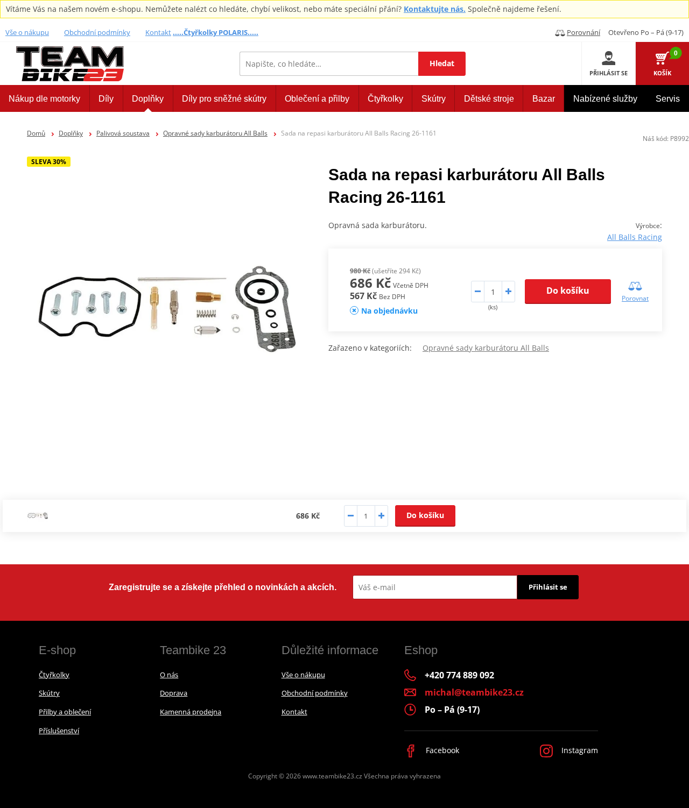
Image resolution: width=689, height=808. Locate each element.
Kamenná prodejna (190, 712)
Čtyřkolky (54, 674)
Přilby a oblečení (65, 712)
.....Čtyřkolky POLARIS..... (215, 32)
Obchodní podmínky (97, 32)
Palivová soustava (123, 133)
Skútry (49, 693)
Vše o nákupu (27, 32)
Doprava (173, 693)
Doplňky (71, 133)
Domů (36, 133)
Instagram (578, 750)
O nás (169, 674)
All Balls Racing (634, 237)
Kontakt (158, 32)
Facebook (441, 750)
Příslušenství (59, 730)
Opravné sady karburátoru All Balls (215, 133)
